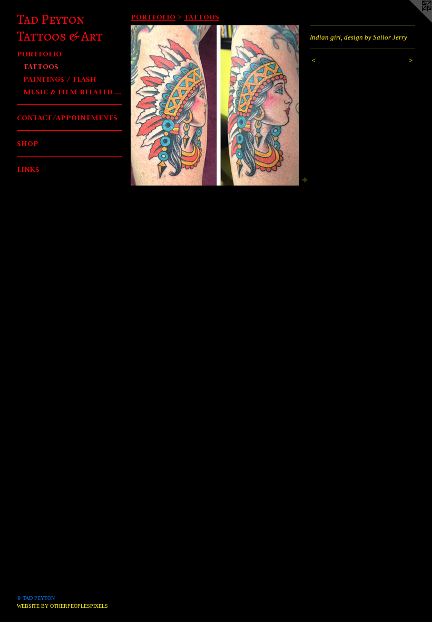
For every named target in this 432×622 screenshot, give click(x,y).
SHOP (27, 143)
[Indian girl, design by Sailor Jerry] (215, 105)
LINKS (28, 169)
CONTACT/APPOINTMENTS (67, 117)
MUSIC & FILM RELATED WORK (72, 91)
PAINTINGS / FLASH (59, 79)
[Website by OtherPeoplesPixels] (411, 21)
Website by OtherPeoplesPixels (62, 606)
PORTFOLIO (39, 53)
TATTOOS (40, 66)
